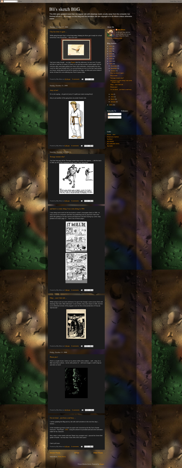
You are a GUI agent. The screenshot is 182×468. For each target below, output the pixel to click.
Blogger (101, 464)
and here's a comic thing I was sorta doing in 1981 (67, 209)
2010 (111, 54)
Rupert (73, 62)
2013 (111, 48)
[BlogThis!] (88, 79)
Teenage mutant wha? (57, 156)
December (114, 66)
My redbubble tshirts (113, 143)
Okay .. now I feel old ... (58, 298)
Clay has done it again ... (58, 31)
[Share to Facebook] (91, 79)
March (113, 99)
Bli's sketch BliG (64, 9)
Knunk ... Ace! (111, 134)
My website (110, 141)
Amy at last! (54, 90)
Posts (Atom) (62, 456)
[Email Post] (82, 79)
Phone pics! (54, 357)
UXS (66, 429)
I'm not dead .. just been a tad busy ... (63, 418)
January (113, 101)
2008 (111, 58)
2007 (111, 61)
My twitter (110, 146)
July (112, 94)
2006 (111, 63)
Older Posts (98, 453)
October (113, 71)
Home (76, 453)
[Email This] (86, 79)
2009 (111, 56)
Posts (111, 114)
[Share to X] (89, 79)
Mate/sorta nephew (113, 137)
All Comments (113, 117)
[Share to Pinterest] (93, 79)
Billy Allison (121, 29)
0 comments (75, 79)
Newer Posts (55, 453)
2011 (110, 51)
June (112, 96)
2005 (111, 105)
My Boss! (110, 139)
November (114, 68)
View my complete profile (114, 38)
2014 (111, 46)
